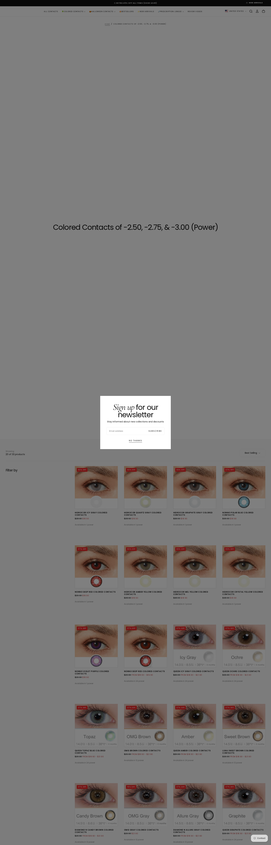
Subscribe (155, 431)
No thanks (135, 440)
